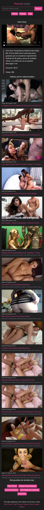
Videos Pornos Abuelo (27, 486)
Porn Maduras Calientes (29, 490)
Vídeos (14, 14)
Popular (23, 14)
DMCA (22, 507)
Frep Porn (22, 494)
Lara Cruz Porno (11, 490)
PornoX (22, 3)
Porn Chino (12, 486)
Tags (30, 14)
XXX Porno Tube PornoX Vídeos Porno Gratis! (21, 504)
